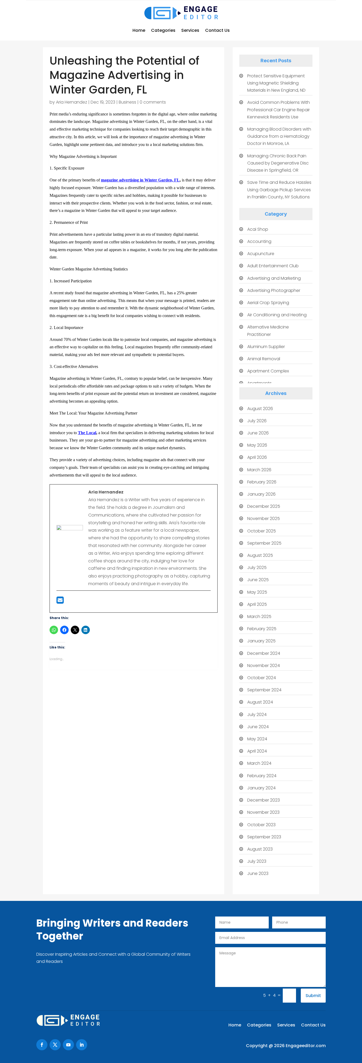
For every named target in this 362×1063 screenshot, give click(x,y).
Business (127, 102)
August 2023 (260, 849)
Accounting (259, 241)
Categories (163, 30)
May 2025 (257, 592)
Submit (313, 996)
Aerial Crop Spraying (268, 303)
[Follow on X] (55, 1044)
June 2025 (258, 580)
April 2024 (257, 751)
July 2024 (257, 714)
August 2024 (260, 702)
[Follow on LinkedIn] (81, 1044)
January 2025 (261, 641)
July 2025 (257, 567)
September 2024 (264, 690)
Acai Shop (257, 229)
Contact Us (217, 30)
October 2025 (261, 531)
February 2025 (261, 629)
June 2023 (257, 873)
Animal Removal (263, 359)
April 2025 (257, 604)
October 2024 (261, 678)
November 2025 (263, 518)
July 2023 (256, 861)
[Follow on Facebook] (41, 1044)
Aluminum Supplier (266, 347)
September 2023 (264, 837)
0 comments (153, 102)
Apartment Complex (268, 371)
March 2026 (259, 470)
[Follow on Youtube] (68, 1044)
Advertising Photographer (273, 290)
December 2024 (263, 653)
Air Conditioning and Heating (277, 315)
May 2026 (257, 445)
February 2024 (261, 776)
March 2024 (259, 763)
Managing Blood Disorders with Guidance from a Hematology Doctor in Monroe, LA (279, 136)
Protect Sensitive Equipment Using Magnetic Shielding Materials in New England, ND (276, 83)
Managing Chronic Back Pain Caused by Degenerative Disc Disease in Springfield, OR (278, 163)
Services (190, 30)
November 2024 (263, 665)
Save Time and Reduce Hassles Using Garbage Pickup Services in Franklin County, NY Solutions (279, 189)
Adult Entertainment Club (273, 266)
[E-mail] (60, 602)
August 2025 (260, 555)
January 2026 (261, 494)
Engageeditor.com (306, 1046)
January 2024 (261, 788)
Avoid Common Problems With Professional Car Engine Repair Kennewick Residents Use (278, 109)
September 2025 (264, 543)
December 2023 (263, 800)
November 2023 (263, 812)
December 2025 (263, 506)
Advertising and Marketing (274, 278)
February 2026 (261, 482)
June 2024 (258, 727)
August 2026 (260, 409)
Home (139, 30)
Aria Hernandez (71, 102)
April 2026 (257, 457)
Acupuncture (260, 254)
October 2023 (261, 825)
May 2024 (257, 739)
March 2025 (259, 616)
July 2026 (257, 421)
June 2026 (258, 433)
